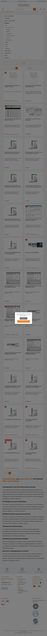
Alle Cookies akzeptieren (23, 321)
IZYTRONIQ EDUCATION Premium (13, 419)
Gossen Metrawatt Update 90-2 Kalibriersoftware (12, 86)
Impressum (20, 592)
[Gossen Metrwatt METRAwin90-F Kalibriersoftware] (33, 78)
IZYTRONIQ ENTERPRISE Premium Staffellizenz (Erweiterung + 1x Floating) (13, 387)
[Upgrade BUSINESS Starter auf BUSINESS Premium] (13, 312)
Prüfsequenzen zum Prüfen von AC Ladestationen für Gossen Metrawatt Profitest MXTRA (33, 153)
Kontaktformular (4, 588)
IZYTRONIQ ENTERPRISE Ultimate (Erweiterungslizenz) (13, 253)
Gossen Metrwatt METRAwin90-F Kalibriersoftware (33, 86)
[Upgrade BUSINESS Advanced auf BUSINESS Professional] (13, 345)
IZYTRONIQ (8, 29)
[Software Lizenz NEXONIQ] (33, 245)
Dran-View (8, 37)
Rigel (6, 44)
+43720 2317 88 (5, 582)
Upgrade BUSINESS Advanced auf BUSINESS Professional (13, 353)
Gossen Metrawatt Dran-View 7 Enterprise (33, 119)
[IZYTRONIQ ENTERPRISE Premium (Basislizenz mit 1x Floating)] (33, 379)
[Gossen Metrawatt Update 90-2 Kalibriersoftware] (13, 78)
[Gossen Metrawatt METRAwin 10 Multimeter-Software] (33, 211)
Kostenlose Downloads (10, 35)
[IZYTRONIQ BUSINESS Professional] (33, 445)
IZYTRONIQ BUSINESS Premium (12, 453)
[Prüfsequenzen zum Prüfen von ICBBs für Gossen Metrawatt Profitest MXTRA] (13, 145)
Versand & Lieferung (22, 582)
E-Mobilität (7, 18)
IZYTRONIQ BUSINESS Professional (30, 453)
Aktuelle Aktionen (21, 579)
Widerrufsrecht (21, 584)
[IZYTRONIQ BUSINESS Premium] (13, 445)
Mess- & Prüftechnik (9, 16)
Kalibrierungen (8, 53)
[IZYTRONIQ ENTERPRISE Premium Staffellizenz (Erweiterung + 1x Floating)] (13, 379)
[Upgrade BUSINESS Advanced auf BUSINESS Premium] (33, 278)
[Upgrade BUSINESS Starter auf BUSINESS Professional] (33, 312)
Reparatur (7, 57)
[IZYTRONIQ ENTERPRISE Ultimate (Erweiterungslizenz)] (13, 245)
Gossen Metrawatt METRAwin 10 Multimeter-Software (33, 220)
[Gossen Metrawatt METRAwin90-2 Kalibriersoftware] (13, 111)
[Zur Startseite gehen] (23, 5)
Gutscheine (20, 580)
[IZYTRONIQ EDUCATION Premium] (13, 412)
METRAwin (8, 31)
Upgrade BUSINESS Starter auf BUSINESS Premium (12, 320)
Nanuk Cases (7, 50)
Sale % (6, 55)
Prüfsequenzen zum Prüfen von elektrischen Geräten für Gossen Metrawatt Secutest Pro (13, 220)
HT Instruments (8, 39)
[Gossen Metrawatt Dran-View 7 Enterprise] (33, 111)
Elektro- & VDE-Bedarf (10, 20)
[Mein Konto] (40, 9)
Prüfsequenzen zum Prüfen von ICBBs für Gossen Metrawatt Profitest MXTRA (12, 153)
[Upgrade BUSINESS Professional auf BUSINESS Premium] (13, 278)
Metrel (6, 42)
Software (7, 23)
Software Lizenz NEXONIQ (31, 252)
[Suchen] (34, 9)
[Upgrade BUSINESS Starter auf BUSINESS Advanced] (33, 345)
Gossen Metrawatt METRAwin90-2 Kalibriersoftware (13, 119)
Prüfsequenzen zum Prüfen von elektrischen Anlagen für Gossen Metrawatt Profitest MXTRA (13, 186)
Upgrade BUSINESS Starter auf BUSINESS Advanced (32, 353)
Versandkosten (25, 630)
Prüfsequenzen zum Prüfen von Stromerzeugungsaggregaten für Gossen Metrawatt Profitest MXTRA (33, 186)
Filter (24, 62)
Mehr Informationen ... (23, 315)
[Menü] (2, 9)
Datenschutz (20, 587)
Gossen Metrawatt (9, 27)
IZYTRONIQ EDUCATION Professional (31, 420)
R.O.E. (6, 46)
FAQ (19, 586)
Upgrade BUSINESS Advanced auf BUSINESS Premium (33, 286)
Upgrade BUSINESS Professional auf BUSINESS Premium (12, 286)
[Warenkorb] (44, 9)
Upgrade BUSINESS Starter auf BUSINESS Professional (32, 320)
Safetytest (7, 48)
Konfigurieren (23, 318)
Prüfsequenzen (9, 33)
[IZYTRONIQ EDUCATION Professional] (33, 412)
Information (20, 576)
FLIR (6, 25)
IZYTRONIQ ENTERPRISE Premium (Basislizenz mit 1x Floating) (33, 387)
